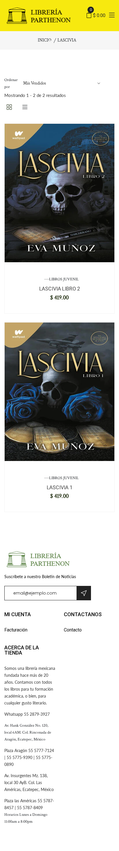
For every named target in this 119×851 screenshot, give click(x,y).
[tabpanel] (59, 193)
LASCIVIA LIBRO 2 (59, 289)
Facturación (15, 630)
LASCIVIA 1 (59, 487)
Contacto (73, 630)
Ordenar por (11, 83)
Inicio (44, 40)
